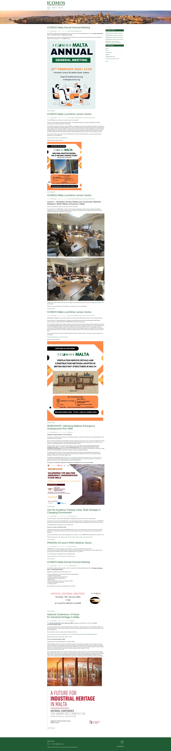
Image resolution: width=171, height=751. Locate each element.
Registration (50, 527)
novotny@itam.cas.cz (76, 534)
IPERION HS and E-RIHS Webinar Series (69, 542)
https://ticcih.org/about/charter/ (57, 649)
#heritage (77, 551)
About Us (54, 8)
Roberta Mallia (53, 31)
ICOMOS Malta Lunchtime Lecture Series (69, 114)
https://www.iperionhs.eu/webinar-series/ (66, 556)
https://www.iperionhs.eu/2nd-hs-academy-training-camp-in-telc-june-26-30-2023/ (75, 537)
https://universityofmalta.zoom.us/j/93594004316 (57, 137)
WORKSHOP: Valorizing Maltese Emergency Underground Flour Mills (71, 427)
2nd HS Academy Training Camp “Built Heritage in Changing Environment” (73, 511)
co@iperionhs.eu (100, 534)
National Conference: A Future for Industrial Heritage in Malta (63, 615)
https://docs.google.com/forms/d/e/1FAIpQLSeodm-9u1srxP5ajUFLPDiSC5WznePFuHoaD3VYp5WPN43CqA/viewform (72, 634)
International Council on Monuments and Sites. (62, 747)
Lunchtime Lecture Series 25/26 (89, 117)
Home (48, 8)
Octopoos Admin (54, 432)
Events (72, 31)
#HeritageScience (52, 550)
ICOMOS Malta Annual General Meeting (68, 27)
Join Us (61, 8)
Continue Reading (51, 110)
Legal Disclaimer (120, 746)
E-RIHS (56, 548)
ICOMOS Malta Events (77, 31)
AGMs (69, 31)
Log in (106, 61)
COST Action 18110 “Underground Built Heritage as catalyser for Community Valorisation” (82, 457)
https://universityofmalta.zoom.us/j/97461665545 (57, 337)
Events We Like (70, 432)
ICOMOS (72, 117)
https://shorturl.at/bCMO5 (87, 462)
